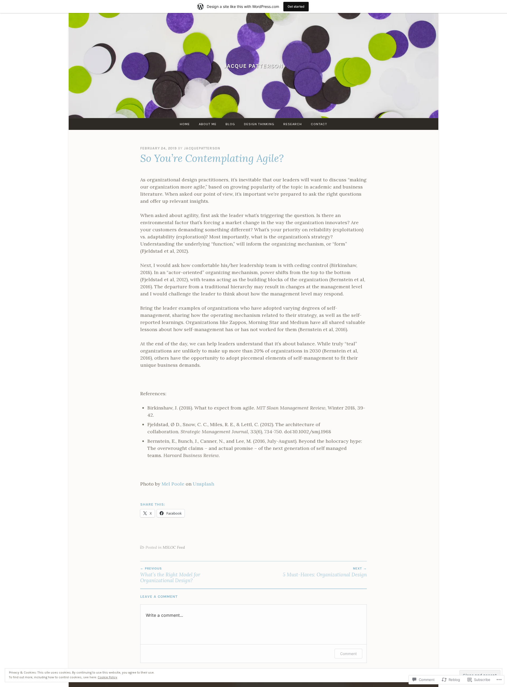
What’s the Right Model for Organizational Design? (170, 575)
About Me (208, 124)
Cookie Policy (107, 677)
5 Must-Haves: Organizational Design (325, 572)
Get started (296, 6)
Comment (348, 653)
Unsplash (203, 484)
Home (185, 124)
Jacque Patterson (253, 66)
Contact (319, 124)
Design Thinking (259, 124)
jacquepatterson (202, 148)
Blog (230, 124)
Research (292, 124)
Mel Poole (173, 484)
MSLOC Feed (174, 547)
